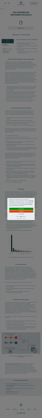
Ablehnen (21, 211)
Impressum (17, 218)
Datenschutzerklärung (23, 218)
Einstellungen (21, 214)
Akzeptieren (21, 208)
